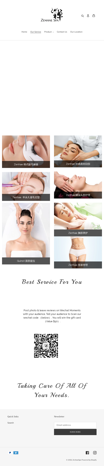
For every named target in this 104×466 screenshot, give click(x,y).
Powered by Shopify (89, 460)
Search (10, 422)
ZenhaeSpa (77, 460)
